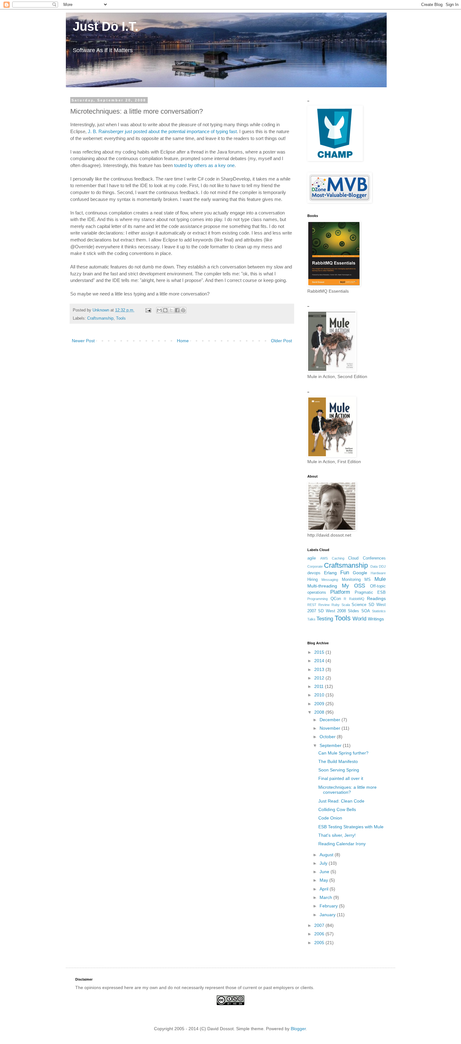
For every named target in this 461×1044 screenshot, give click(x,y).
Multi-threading (322, 585)
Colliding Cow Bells (337, 809)
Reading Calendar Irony (342, 843)
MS (367, 579)
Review (324, 605)
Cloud (353, 558)
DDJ (382, 566)
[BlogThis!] (165, 310)
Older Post (281, 340)
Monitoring (351, 579)
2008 (320, 712)
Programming (317, 599)
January (328, 914)
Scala (346, 605)
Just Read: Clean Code (341, 800)
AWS (324, 558)
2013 (320, 669)
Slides (353, 611)
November (331, 728)
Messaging (329, 580)
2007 (320, 925)
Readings (376, 598)
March (326, 897)
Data (374, 566)
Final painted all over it (340, 778)
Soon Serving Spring (338, 769)
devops (314, 573)
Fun (344, 573)
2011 (319, 686)
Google (360, 572)
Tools (121, 318)
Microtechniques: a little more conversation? (347, 790)
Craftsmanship (100, 318)
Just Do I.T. (102, 26)
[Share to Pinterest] (183, 310)
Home (183, 340)
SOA (365, 611)
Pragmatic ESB (370, 592)
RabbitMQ (356, 599)
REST (311, 605)
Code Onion (330, 817)
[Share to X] (171, 310)
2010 (320, 694)
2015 (320, 652)
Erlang (330, 572)
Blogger (298, 1028)
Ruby (335, 605)
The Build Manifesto (338, 761)
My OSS (353, 586)
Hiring (312, 579)
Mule (380, 579)
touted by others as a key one (204, 165)
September (331, 745)
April (325, 888)
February (329, 905)
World (359, 619)
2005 (320, 942)
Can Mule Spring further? (343, 752)
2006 (320, 933)
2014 (320, 660)
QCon (336, 599)
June (325, 871)
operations (316, 592)
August (327, 854)
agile (311, 558)
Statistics (379, 611)
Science (359, 605)
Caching (338, 558)
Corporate (315, 566)
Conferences (374, 558)
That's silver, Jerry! (337, 835)
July (324, 863)
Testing (324, 619)
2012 (320, 677)
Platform (340, 592)
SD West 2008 (332, 611)
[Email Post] (148, 310)
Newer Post (83, 340)
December (331, 719)
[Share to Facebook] (177, 310)
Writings (376, 618)
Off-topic (378, 586)
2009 (320, 703)
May (324, 880)
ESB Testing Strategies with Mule (351, 826)
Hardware (378, 573)
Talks (311, 619)
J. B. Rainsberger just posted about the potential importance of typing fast (162, 131)
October (328, 736)
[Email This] (159, 310)
